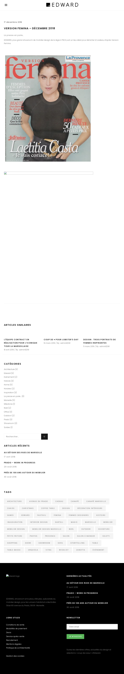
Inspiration (9, 392)
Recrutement (12, 640)
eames (10, 515)
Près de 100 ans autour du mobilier (24, 472)
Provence (50, 536)
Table (95, 543)
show (28, 543)
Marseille (8, 400)
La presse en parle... (14, 35)
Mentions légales (13, 644)
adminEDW (24, 349)
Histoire (7, 381)
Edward (7, 373)
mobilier (108, 522)
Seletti (106, 536)
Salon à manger (86, 536)
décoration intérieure (89, 508)
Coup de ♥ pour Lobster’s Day (61, 339)
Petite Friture (14, 536)
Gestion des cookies (15, 656)
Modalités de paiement (16, 628)
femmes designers (79, 515)
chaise (11, 508)
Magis (74, 522)
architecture (14, 501)
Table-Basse (14, 550)
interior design (39, 522)
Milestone (8, 404)
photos (34, 536)
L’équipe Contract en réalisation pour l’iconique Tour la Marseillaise (20, 342)
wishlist (64, 550)
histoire (100, 515)
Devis (8, 632)
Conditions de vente (15, 624)
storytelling (77, 543)
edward (25, 515)
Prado (6, 419)
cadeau (59, 501)
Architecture (9, 369)
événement (98, 550)
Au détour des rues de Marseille (23, 452)
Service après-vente (15, 636)
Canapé (75, 501)
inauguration (15, 522)
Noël (6, 408)
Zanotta (80, 550)
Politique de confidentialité (18, 648)
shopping (12, 543)
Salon (66, 536)
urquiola (33, 550)
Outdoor (7, 415)
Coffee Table (48, 508)
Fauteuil (41, 515)
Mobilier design (16, 529)
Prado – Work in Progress (19, 462)
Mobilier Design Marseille (46, 529)
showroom (44, 543)
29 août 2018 (10, 466)
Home (6, 384)
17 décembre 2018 (13, 22)
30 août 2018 (10, 476)
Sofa (60, 543)
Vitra (49, 550)
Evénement (9, 377)
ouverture (104, 529)
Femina (57, 515)
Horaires (7, 388)
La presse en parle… (12, 396)
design (66, 508)
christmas (28, 508)
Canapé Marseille (96, 501)
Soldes (7, 427)
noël (71, 529)
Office (6, 412)
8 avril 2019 (9, 349)
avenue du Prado (38, 501)
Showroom (9, 423)
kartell (59, 522)
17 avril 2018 (9, 456)
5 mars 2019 (88, 346)
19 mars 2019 (49, 343)
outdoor (86, 529)
